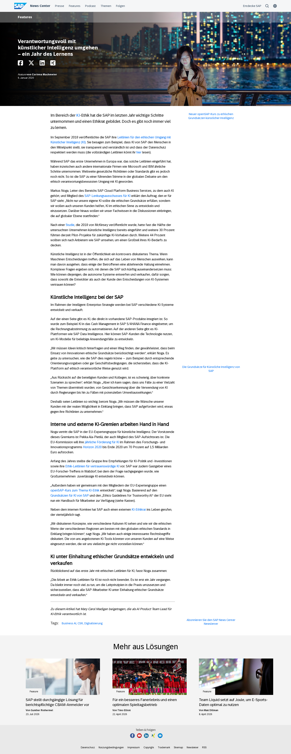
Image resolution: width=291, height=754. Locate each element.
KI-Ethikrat (139, 509)
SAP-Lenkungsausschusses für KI (107, 195)
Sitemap (178, 747)
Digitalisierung (93, 623)
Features (25, 17)
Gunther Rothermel (42, 710)
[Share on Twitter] (31, 64)
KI (78, 115)
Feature (22, 74)
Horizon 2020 (92, 447)
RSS (204, 747)
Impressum (133, 747)
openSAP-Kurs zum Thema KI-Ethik (74, 490)
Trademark (164, 747)
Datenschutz (88, 747)
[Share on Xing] (52, 64)
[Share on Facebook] (20, 64)
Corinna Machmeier (44, 74)
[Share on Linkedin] (42, 64)
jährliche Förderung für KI (102, 442)
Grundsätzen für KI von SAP (69, 495)
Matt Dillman (211, 710)
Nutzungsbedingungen (111, 747)
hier (138, 152)
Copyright (149, 747)
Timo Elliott (124, 710)
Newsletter (192, 747)
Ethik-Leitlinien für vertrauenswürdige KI (92, 466)
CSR (80, 623)
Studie (70, 225)
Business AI (69, 623)
